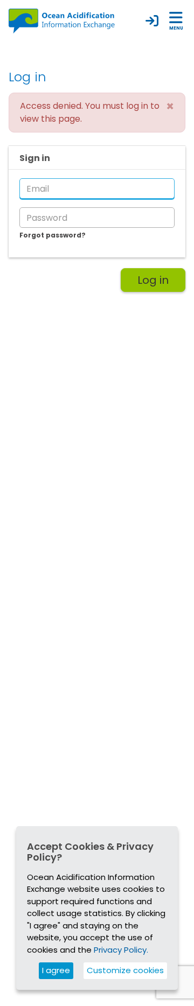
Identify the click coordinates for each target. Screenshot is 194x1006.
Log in (153, 280)
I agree (56, 970)
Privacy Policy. (121, 949)
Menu (176, 28)
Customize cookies (125, 970)
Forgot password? (52, 235)
